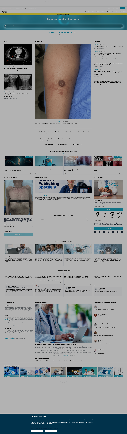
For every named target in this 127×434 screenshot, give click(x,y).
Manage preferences (35, 428)
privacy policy (36, 425)
